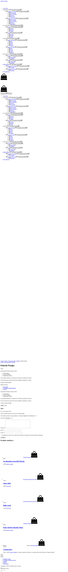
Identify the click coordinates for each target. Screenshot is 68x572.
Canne (11, 51)
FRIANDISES (6, 64)
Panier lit (12, 15)
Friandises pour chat (12, 69)
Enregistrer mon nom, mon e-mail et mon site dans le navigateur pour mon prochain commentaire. (22, 435)
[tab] (35, 387)
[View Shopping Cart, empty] (34, 76)
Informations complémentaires (9, 388)
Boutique (5, 561)
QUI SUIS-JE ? (6, 71)
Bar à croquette (13, 14)
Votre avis (3, 427)
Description (5, 387)
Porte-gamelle (13, 13)
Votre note (3, 418)
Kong (11, 44)
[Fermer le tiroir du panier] (2, 555)
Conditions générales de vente (9, 560)
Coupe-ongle (13, 57)
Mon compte (5, 563)
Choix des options (13, 552)
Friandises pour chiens (12, 66)
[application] (10, 9)
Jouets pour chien (11, 40)
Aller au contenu (4, 1)
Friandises (12, 67)
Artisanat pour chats (12, 18)
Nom (2, 430)
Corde (11, 43)
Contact (4, 562)
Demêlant (12, 58)
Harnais (11, 30)
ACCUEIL (5, 8)
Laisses (11, 31)
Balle (11, 41)
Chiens (9, 27)
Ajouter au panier (9, 464)
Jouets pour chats (11, 47)
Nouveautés (12, 17)
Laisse (11, 37)
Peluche (12, 45)
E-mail (2, 432)
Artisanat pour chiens (12, 11)
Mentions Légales (7, 559)
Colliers (11, 28)
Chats (9, 32)
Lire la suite (8, 486)
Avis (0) (5, 389)
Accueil (2, 361)
